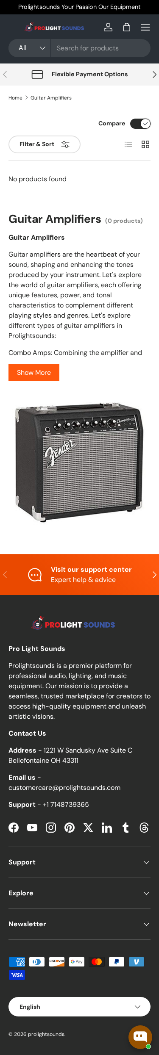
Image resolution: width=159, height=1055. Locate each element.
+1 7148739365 (66, 804)
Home (15, 97)
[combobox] (79, 48)
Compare (111, 123)
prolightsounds (46, 1034)
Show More (34, 372)
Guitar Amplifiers (51, 97)
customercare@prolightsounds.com (64, 787)
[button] (126, 27)
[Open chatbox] (140, 1037)
